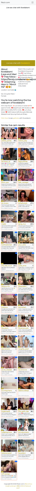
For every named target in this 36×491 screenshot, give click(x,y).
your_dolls (22, 245)
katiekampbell (6, 453)
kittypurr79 (5, 286)
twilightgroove (6, 432)
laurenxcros (22, 370)
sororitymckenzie (23, 432)
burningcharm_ (6, 390)
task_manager (23, 182)
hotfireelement (6, 245)
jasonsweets (5, 349)
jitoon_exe (5, 182)
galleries (16, 118)
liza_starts (4, 328)
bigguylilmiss (22, 161)
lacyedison (22, 453)
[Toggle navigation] (32, 2)
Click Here (4, 118)
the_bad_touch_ (6, 266)
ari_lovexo (4, 203)
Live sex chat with (18, 63)
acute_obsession (6, 370)
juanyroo (4, 307)
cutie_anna (22, 266)
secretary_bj (5, 161)
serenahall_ (22, 307)
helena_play (22, 141)
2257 (18, 488)
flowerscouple (23, 328)
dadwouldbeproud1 (23, 390)
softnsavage (5, 474)
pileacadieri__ (23, 286)
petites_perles (6, 141)
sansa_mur (22, 224)
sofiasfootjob (22, 203)
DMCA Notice (25, 486)
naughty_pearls (23, 349)
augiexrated (5, 411)
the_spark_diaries (23, 411)
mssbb (3, 224)
